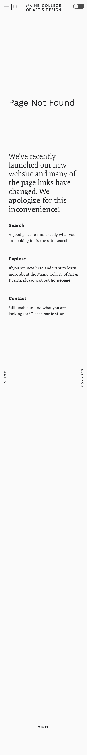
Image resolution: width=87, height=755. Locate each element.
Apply (4, 377)
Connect (82, 377)
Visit (43, 727)
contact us (54, 313)
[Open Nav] (7, 7)
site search (57, 240)
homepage (60, 280)
